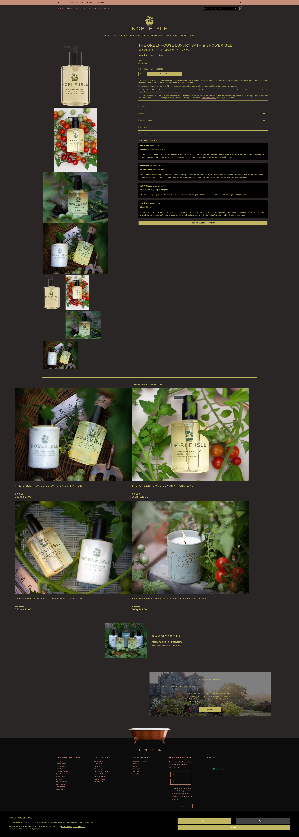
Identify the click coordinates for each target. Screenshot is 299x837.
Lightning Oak (60, 766)
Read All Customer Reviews (203, 223)
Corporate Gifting (99, 776)
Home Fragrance (154, 35)
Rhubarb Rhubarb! (62, 771)
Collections (187, 35)
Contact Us (135, 764)
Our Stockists (136, 769)
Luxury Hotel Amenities (101, 774)
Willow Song (60, 789)
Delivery (134, 766)
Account (92, 8)
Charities (97, 766)
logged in (165, 645)
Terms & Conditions (138, 774)
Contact (77, 8)
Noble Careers (104, 8)
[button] (58, 2)
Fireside (58, 761)
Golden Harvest (61, 764)
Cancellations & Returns (139, 761)
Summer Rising (61, 776)
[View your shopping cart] (241, 8)
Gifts (107, 35)
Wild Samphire (60, 787)
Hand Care (136, 35)
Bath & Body (120, 35)
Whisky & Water (61, 784)
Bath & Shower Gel (209, 98)
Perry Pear (59, 769)
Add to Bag (164, 74)
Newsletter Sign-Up (64, 8)
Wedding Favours (99, 779)
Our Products (98, 769)
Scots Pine (59, 774)
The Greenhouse (61, 781)
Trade (84, 8)
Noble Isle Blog (98, 781)
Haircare (172, 35)
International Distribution (101, 771)
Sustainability (98, 764)
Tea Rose (59, 779)
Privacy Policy (136, 771)
